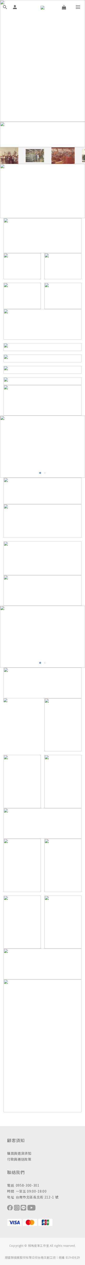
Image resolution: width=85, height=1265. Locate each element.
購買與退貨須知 (19, 1153)
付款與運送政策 (19, 1159)
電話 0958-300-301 (23, 1185)
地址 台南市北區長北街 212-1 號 (32, 1197)
